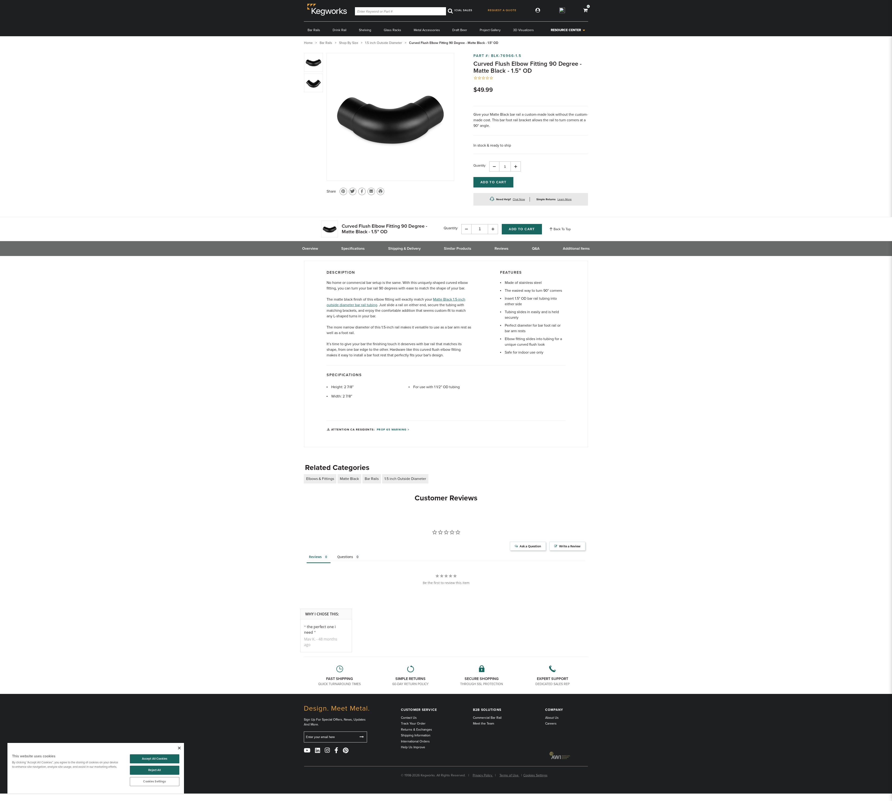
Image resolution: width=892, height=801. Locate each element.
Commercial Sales (457, 10)
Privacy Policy (483, 775)
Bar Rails (314, 30)
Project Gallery (490, 30)
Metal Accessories (427, 30)
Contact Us (409, 718)
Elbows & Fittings (320, 478)
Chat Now (519, 199)
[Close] (179, 748)
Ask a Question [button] (530, 546)
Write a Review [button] (569, 546)
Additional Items (576, 248)
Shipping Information (415, 735)
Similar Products (457, 248)
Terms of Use (509, 775)
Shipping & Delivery (404, 248)
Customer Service (419, 710)
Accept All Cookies (154, 759)
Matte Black (349, 478)
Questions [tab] (345, 557)
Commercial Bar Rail (487, 718)
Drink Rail (339, 30)
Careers (551, 723)
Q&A (536, 248)
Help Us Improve (413, 747)
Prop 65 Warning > (393, 429)
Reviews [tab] (315, 557)
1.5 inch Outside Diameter (405, 478)
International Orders (415, 741)
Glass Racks (392, 30)
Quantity (479, 165)
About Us (552, 718)
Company (554, 710)
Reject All (154, 770)
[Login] (536, 10)
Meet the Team (483, 723)
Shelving (365, 30)
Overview (310, 248)
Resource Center (566, 30)
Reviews (501, 248)
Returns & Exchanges (416, 730)
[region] (95, 768)
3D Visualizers (523, 30)
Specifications (353, 248)
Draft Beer (459, 30)
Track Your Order (413, 723)
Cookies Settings (154, 781)
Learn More (565, 199)
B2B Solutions (487, 710)
